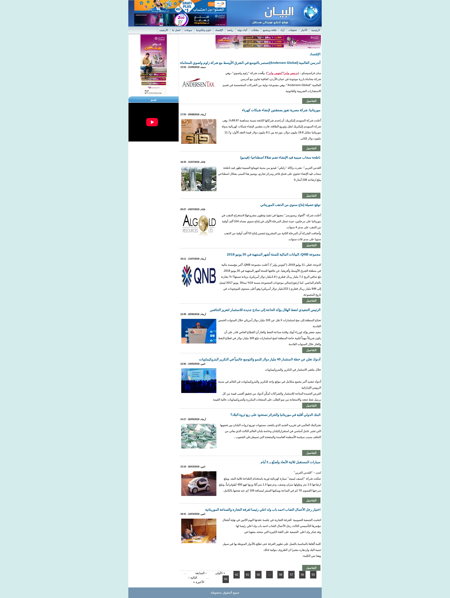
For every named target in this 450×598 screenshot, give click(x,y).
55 (313, 574)
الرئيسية (315, 30)
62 (236, 574)
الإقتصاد (219, 30)
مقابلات (255, 30)
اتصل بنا (176, 30)
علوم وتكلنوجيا (203, 30)
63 (225, 579)
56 (302, 574)
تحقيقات (292, 30)
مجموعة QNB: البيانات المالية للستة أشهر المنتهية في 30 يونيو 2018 (273, 254)
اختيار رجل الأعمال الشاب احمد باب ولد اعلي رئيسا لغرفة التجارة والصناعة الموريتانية (262, 509)
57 (291, 574)
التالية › (192, 577)
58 (280, 574)
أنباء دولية (242, 30)
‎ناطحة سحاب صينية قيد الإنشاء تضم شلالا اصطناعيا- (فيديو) (280, 157)
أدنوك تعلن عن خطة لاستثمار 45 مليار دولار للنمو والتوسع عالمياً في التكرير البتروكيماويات (259, 359)
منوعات (188, 30)
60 (258, 574)
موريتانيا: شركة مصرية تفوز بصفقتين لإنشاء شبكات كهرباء (281, 110)
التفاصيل (311, 100)
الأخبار (304, 30)
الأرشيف (163, 30)
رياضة (230, 30)
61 (247, 574)
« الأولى (220, 573)
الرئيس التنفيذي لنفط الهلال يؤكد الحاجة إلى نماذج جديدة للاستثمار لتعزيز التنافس (265, 310)
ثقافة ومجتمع (270, 30)
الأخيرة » (198, 582)
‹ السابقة (201, 573)
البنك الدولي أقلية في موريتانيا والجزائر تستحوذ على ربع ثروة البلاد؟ (275, 415)
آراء (282, 30)
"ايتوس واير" (275, 73)
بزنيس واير (291, 73)
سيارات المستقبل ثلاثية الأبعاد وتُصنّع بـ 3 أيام (290, 462)
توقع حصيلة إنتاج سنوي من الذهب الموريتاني (290, 205)
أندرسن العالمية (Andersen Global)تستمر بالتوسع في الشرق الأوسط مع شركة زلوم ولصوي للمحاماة (250, 63)
